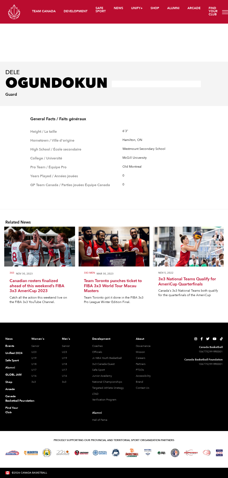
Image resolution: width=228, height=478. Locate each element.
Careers (140, 358)
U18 (34, 364)
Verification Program (104, 399)
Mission (140, 352)
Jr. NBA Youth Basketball (107, 358)
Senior (35, 346)
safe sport (101, 9)
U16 (34, 376)
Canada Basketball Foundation (14, 398)
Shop (8, 382)
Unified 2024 (13, 353)
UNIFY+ (136, 8)
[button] (44, 12)
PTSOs (140, 370)
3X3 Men (89, 273)
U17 (34, 370)
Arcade (10, 389)
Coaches (97, 346)
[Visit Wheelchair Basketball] (206, 452)
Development (101, 339)
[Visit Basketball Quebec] (100, 453)
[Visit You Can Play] (219, 453)
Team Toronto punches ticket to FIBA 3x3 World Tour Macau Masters (113, 286)
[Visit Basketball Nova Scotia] (147, 452)
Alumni (10, 368)
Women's (37, 339)
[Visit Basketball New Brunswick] (132, 452)
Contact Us (142, 388)
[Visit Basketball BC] (12, 452)
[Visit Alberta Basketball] (31, 452)
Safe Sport (12, 360)
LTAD (95, 394)
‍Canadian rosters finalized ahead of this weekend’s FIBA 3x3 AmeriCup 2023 (37, 286)
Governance (143, 346)
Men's (66, 339)
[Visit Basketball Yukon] (191, 453)
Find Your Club (11, 410)
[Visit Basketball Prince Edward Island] (161, 453)
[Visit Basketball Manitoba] (63, 452)
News (9, 339)
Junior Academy (102, 376)
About (140, 339)
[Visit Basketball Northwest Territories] (115, 452)
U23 (34, 352)
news (118, 8)
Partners (140, 364)
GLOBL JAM (13, 375)
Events (9, 346)
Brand (139, 382)
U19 (34, 358)
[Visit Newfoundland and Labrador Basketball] (175, 452)
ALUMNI (173, 8)
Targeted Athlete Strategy (108, 388)
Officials (97, 352)
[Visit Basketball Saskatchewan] (46, 453)
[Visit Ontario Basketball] (81, 452)
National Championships (107, 382)
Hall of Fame (99, 420)
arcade (194, 8)
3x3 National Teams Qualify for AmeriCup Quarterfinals (187, 282)
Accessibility (143, 376)
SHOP (155, 8)
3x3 (12, 273)
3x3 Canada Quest (103, 364)
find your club (213, 11)
